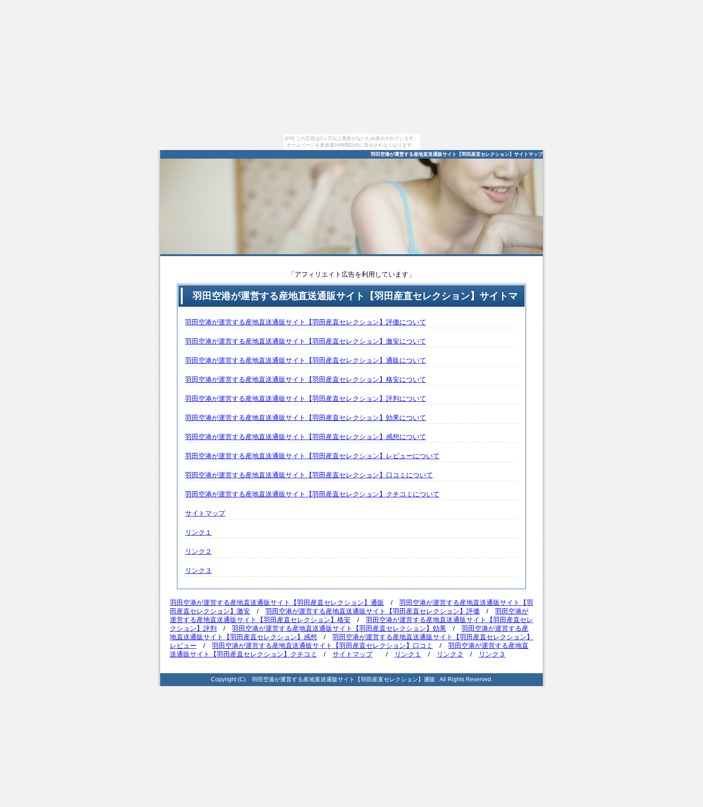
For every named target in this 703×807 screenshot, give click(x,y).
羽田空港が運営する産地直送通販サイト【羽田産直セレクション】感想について (305, 437)
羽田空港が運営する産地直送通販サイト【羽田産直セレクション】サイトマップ (457, 154)
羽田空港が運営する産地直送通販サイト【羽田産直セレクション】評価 (372, 611)
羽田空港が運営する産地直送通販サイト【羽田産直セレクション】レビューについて (312, 456)
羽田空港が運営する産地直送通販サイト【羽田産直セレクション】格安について (305, 379)
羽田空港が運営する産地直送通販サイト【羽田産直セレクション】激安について (305, 341)
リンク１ (198, 532)
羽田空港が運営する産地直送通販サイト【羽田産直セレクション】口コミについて (309, 475)
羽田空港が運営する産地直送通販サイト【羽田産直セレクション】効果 (339, 628)
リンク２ (198, 551)
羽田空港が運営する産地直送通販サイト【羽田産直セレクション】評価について (305, 322)
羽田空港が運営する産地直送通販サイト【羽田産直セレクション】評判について (305, 398)
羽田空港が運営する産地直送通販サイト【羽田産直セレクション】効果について (305, 417)
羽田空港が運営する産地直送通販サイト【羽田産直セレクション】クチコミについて (312, 494)
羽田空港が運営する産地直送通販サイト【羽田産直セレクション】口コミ (322, 645)
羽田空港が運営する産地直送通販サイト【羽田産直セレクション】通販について (305, 360)
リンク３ (198, 570)
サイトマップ (205, 513)
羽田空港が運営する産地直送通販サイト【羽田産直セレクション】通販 (277, 602)
